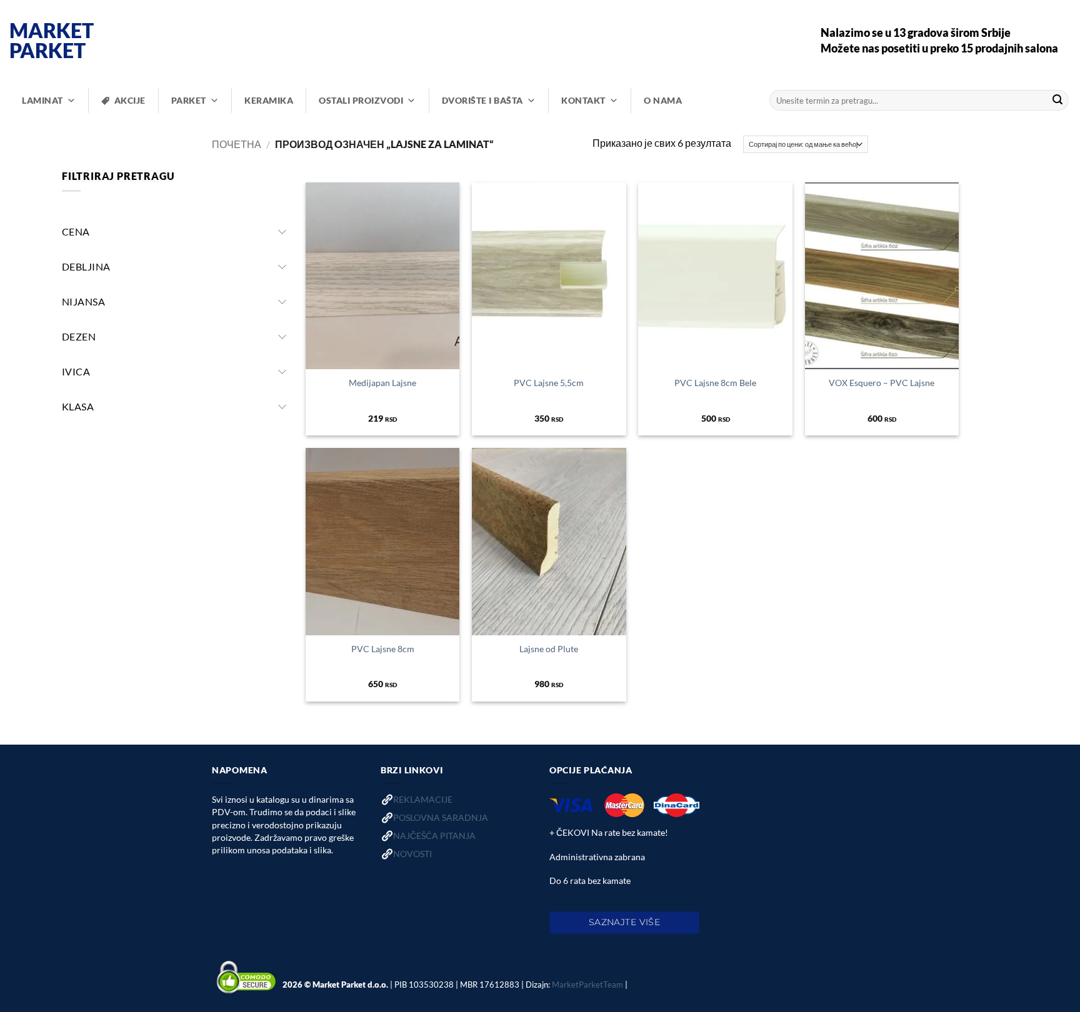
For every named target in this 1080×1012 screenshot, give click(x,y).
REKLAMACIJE (422, 799)
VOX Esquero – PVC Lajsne (881, 382)
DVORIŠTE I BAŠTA (482, 100)
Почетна (236, 144)
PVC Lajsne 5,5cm (549, 382)
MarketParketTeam (587, 985)
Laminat (42, 100)
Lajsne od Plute (548, 648)
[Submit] (1057, 100)
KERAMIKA (268, 100)
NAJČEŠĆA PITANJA (434, 835)
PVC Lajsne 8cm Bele (715, 382)
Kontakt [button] (583, 100)
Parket (188, 100)
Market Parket (51, 41)
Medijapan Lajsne (382, 382)
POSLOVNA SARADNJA (440, 817)
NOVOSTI (412, 853)
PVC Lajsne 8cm (382, 648)
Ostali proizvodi (361, 100)
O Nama (663, 100)
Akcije (130, 100)
